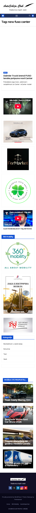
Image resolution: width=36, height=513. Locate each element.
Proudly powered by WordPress (12, 497)
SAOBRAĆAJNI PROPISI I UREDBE (18, 509)
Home (8, 504)
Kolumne (6, 349)
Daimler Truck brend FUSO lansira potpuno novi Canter (17, 77)
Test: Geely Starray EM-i (18, 400)
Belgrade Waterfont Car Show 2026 (16, 420)
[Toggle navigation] (16, 15)
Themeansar (18, 499)
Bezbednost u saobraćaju (13, 344)
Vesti (5, 72)
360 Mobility (15, 504)
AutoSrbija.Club (24, 504)
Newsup (29, 497)
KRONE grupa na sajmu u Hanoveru (18, 464)
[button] (29, 16)
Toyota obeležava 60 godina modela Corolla (17, 442)
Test (5, 354)
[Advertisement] (18, 45)
